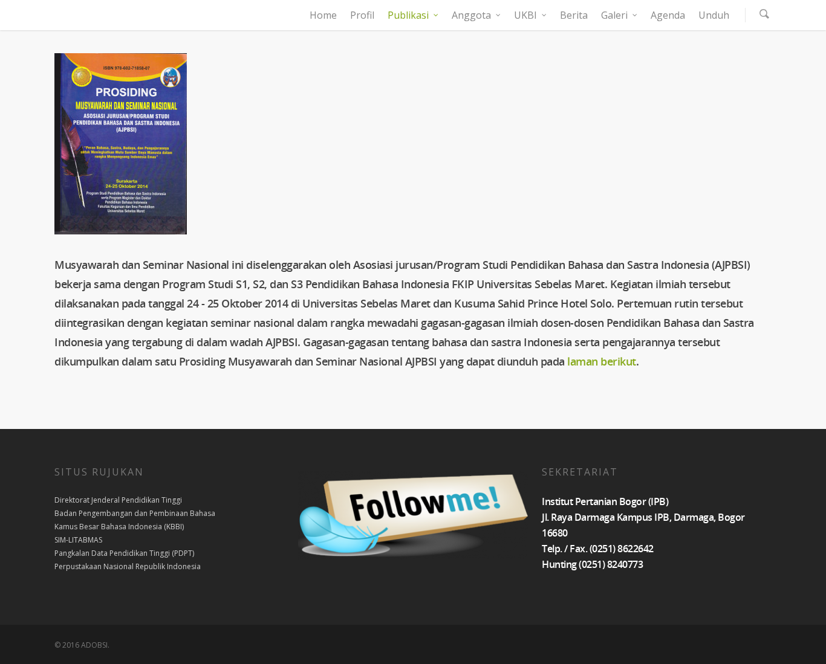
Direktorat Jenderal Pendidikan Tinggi (118, 500)
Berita (574, 15)
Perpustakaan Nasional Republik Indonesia (127, 566)
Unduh (713, 15)
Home (323, 15)
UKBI (525, 15)
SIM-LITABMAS (78, 540)
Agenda (668, 15)
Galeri (614, 15)
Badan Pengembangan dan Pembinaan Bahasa (134, 513)
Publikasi (408, 15)
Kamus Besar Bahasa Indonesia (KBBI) (119, 526)
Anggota (471, 15)
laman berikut (601, 361)
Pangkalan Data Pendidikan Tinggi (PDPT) (124, 553)
